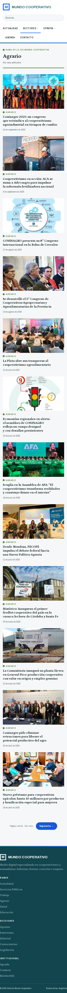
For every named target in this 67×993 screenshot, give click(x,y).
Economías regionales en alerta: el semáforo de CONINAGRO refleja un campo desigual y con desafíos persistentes (26, 424)
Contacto (27, 37)
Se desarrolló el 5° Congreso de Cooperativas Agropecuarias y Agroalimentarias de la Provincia (27, 302)
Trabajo (4, 895)
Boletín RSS (7, 975)
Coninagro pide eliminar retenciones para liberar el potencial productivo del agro (24, 736)
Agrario (4, 900)
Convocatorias (8, 944)
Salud (3, 906)
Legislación (7, 949)
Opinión (48, 28)
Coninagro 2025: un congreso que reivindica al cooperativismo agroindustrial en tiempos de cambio (30, 120)
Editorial (5, 938)
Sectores (29, 28)
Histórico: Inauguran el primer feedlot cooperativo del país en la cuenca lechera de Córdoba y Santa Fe (30, 612)
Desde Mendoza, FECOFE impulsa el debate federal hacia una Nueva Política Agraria (26, 550)
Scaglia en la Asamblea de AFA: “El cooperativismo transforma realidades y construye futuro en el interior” (31, 488)
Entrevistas (7, 932)
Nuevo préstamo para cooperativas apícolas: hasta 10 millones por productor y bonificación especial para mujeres (33, 798)
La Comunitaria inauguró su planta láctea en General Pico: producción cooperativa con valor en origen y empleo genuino (33, 674)
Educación (6, 912)
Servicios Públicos (11, 889)
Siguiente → (46, 826)
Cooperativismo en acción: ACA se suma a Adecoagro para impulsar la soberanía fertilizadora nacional (28, 182)
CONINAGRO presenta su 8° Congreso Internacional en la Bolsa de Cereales (30, 243)
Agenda (10, 37)
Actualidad (10, 28)
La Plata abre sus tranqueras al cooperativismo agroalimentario (27, 363)
